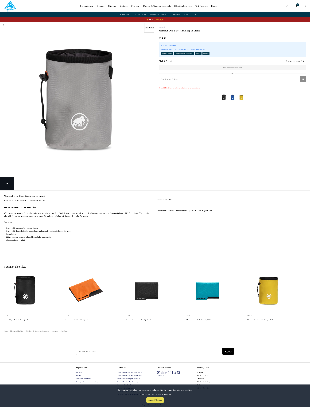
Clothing (124, 6)
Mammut (162, 27)
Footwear (135, 6)
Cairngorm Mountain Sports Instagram (129, 375)
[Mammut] (149, 28)
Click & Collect (123, 14)
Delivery (79, 372)
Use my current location (233, 68)
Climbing (112, 6)
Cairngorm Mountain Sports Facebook (129, 372)
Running (101, 6)
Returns (176, 14)
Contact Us (191, 14)
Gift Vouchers (201, 6)
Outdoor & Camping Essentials (157, 6)
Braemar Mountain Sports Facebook (128, 379)
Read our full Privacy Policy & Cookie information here (155, 394)
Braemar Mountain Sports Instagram (128, 382)
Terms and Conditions (83, 379)
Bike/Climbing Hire (183, 6)
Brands (214, 6)
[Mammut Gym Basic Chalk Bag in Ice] (232, 97)
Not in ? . (173, 84)
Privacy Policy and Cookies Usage (87, 382)
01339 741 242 (168, 372)
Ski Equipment (86, 6)
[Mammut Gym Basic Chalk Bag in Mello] (241, 97)
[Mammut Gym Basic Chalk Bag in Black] (224, 97)
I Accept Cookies (155, 400)
